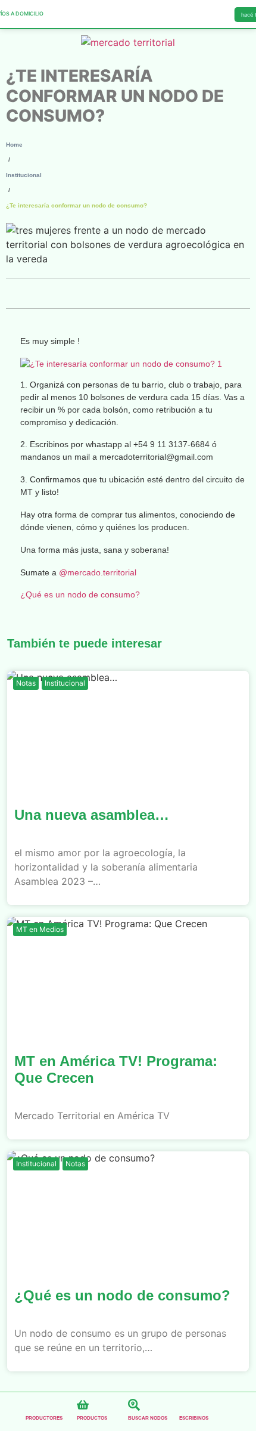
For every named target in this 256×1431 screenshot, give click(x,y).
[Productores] (32, 1405)
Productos (92, 1418)
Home (14, 144)
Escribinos (193, 1418)
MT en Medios (40, 929)
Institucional (24, 175)
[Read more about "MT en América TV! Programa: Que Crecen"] (128, 976)
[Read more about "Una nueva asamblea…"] (128, 730)
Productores (44, 1418)
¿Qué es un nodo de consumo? (80, 594)
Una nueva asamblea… (91, 815)
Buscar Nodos (147, 1418)
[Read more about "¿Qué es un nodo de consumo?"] (128, 1211)
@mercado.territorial (97, 572)
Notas (26, 683)
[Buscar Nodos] (134, 1405)
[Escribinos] (185, 1405)
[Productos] (83, 1405)
